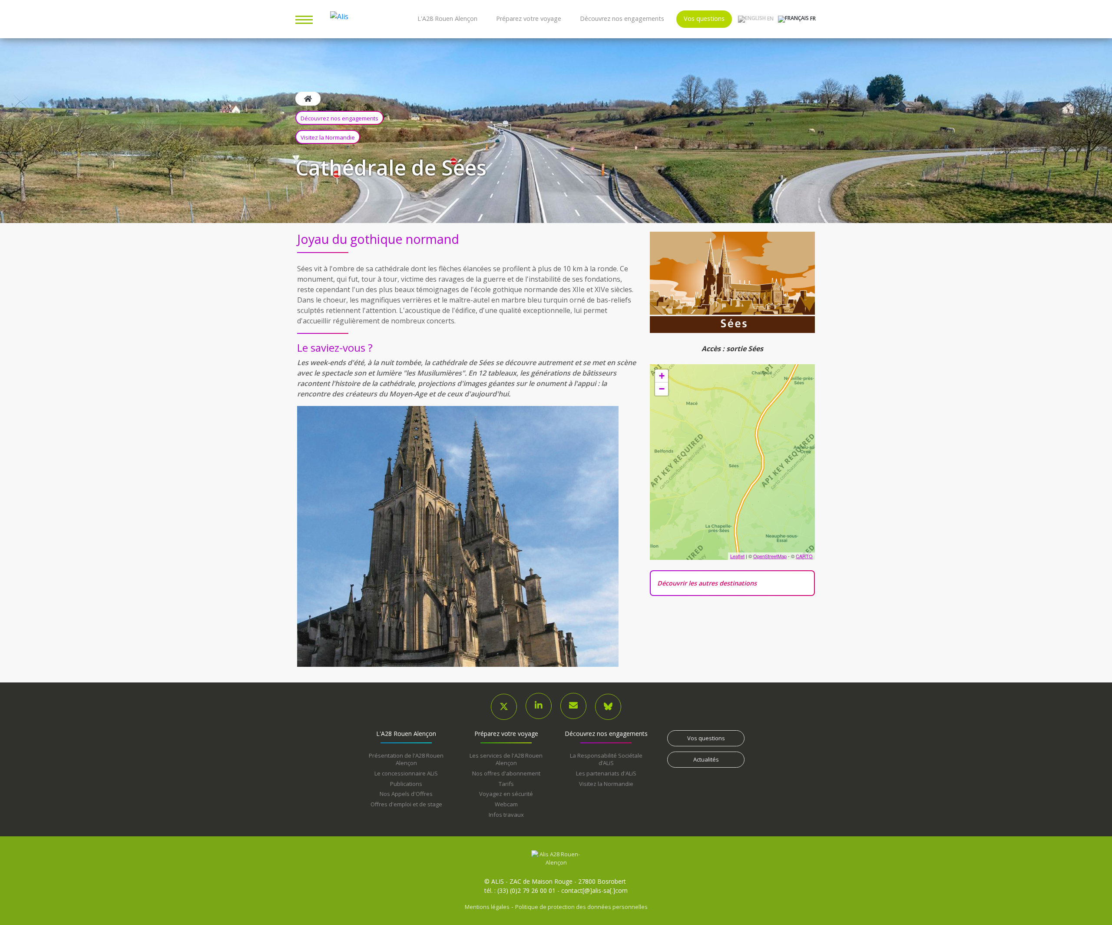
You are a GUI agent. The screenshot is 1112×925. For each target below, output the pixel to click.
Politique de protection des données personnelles (581, 907)
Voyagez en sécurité (506, 794)
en (770, 18)
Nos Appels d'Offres (406, 794)
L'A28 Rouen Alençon (447, 18)
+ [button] (662, 375)
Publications (406, 784)
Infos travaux (506, 815)
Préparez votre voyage (528, 18)
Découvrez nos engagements (622, 18)
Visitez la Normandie (328, 137)
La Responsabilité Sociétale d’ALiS (606, 759)
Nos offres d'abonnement (506, 773)
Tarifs (506, 784)
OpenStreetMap (770, 555)
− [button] (662, 388)
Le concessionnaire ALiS (406, 773)
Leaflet (737, 555)
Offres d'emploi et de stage (406, 804)
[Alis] (556, 858)
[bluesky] (608, 707)
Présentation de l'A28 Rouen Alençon (406, 759)
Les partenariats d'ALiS (606, 773)
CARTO (804, 555)
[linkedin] (539, 706)
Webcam (506, 804)
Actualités (706, 759)
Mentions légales (487, 907)
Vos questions (704, 18)
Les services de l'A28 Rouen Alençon (506, 759)
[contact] (573, 706)
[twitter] (504, 707)
